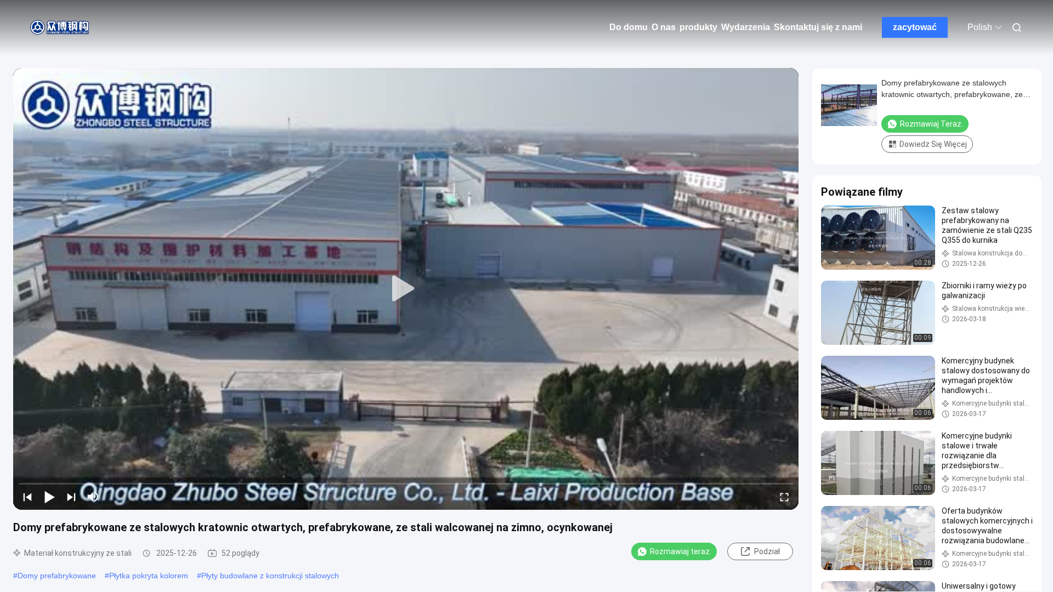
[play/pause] (49, 496)
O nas (664, 27)
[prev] (27, 496)
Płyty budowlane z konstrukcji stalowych (270, 575)
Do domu (628, 27)
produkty (698, 27)
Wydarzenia (745, 27)
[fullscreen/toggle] (784, 496)
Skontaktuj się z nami (818, 27)
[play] (406, 289)
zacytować (915, 27)
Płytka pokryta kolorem (148, 575)
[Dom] (60, 27)
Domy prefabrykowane (57, 575)
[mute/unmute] (93, 496)
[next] (71, 496)
